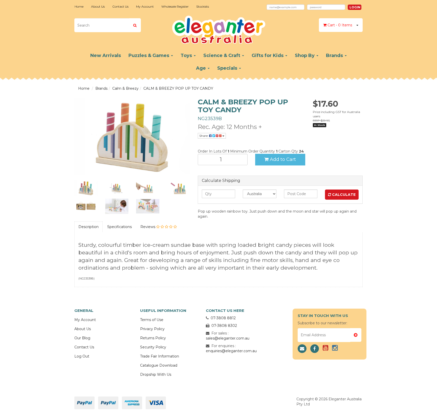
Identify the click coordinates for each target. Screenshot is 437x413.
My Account (145, 6)
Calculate (343, 194)
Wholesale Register (175, 6)
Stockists (202, 6)
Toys (187, 55)
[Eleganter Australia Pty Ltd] (218, 28)
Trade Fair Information (159, 356)
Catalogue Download (158, 365)
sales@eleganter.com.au (227, 338)
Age (201, 68)
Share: (204, 136)
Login (354, 7)
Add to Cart (282, 159)
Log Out (81, 356)
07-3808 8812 (223, 318)
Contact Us (120, 6)
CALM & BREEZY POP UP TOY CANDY (178, 88)
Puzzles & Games (149, 55)
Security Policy (153, 347)
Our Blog (82, 338)
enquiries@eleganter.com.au (231, 351)
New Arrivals (105, 55)
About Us (98, 6)
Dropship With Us (155, 374)
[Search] (135, 25)
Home (79, 6)
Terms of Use (151, 319)
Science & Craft (222, 55)
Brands (335, 55)
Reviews (148, 226)
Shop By (305, 55)
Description (88, 226)
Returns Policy (153, 338)
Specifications (119, 226)
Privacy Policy (152, 329)
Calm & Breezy (125, 88)
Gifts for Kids (268, 55)
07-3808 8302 (224, 325)
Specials (227, 68)
